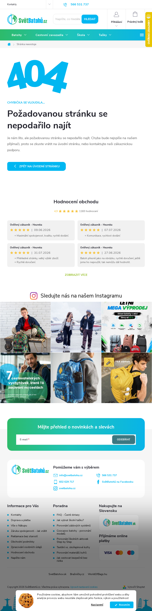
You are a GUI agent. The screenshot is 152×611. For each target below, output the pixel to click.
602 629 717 (66, 482)
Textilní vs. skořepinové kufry (73, 547)
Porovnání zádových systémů (74, 525)
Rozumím (123, 605)
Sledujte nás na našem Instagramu (81, 295)
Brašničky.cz (77, 574)
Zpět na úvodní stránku (39, 166)
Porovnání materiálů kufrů (72, 552)
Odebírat (123, 439)
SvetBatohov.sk (57, 574)
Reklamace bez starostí (24, 536)
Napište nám (18, 558)
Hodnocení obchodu (76, 201)
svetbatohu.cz (67, 488)
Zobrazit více (76, 275)
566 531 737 (109, 475)
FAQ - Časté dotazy (68, 514)
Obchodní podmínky (22, 541)
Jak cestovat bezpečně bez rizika (72, 559)
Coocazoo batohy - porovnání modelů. (74, 532)
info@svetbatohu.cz (70, 475)
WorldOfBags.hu (97, 574)
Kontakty (12, 4)
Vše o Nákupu (19, 525)
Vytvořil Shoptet (136, 587)
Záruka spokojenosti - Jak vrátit (29, 531)
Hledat (90, 19)
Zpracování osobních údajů (26, 547)
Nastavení (97, 605)
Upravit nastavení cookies (84, 587)
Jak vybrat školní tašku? (70, 520)
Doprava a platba (20, 520)
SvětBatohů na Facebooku (117, 482)
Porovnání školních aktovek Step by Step (72, 540)
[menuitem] (19, 35)
